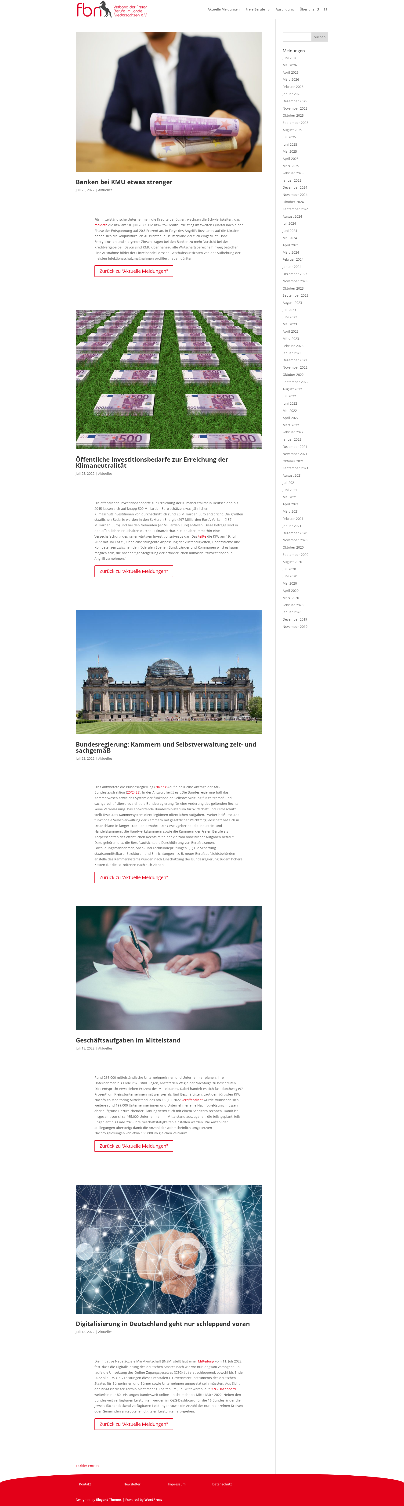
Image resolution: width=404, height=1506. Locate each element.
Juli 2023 (289, 310)
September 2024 (295, 209)
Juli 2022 (289, 396)
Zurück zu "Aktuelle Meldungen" (134, 271)
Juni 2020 (290, 576)
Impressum (177, 1484)
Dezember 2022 (295, 360)
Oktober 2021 (293, 461)
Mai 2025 (290, 151)
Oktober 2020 (293, 547)
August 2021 (292, 475)
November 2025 (295, 108)
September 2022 (295, 382)
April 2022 (291, 418)
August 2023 (292, 302)
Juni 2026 (290, 58)
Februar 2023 (293, 346)
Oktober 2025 (293, 115)
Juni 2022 (290, 403)
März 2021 (291, 511)
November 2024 (295, 194)
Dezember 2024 (295, 187)
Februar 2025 (293, 173)
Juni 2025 (290, 144)
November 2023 (295, 281)
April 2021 (291, 504)
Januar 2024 (292, 266)
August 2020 (292, 562)
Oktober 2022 (293, 374)
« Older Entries (87, 1465)
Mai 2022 (290, 410)
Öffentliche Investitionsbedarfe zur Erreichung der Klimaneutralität (152, 462)
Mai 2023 (290, 324)
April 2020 (291, 590)
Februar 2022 (293, 432)
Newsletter (132, 1484)
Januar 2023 (292, 353)
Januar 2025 (292, 180)
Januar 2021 (292, 526)
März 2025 (291, 166)
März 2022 (291, 425)
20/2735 (161, 787)
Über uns (307, 9)
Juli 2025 (289, 137)
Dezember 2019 (295, 619)
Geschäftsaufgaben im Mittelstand (128, 1040)
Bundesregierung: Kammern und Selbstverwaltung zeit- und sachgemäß (166, 747)
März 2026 (291, 79)
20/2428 (133, 792)
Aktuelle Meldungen (224, 9)
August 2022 (292, 389)
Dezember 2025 (295, 101)
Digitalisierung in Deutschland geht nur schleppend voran (163, 1323)
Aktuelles (105, 190)
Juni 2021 (290, 490)
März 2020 (291, 598)
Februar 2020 (293, 605)
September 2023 (295, 295)
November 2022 (295, 367)
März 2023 (291, 338)
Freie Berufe (255, 9)
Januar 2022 (292, 439)
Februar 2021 (293, 518)
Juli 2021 (289, 482)
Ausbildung (285, 9)
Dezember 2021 (295, 446)
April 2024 (291, 245)
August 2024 (292, 216)
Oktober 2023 (293, 288)
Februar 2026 (293, 86)
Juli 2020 (289, 569)
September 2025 (295, 122)
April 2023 (291, 331)
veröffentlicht (192, 1100)
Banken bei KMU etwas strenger (124, 182)
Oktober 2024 (293, 202)
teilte (202, 536)
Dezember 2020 (295, 533)
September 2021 (295, 468)
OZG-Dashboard (223, 1389)
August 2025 (292, 130)
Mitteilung (206, 1361)
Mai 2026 (290, 65)
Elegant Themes (109, 1499)
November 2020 (295, 540)
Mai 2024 (290, 238)
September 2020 (295, 554)
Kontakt (85, 1484)
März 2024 (291, 252)
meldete (100, 225)
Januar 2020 (292, 612)
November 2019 (295, 626)
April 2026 (291, 72)
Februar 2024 (293, 259)
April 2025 (291, 158)
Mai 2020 (290, 583)
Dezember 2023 (295, 274)
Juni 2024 (290, 230)
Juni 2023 (290, 317)
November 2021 (295, 454)
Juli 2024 (289, 223)
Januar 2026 (292, 94)
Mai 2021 (290, 497)
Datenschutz (222, 1484)
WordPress (153, 1499)
